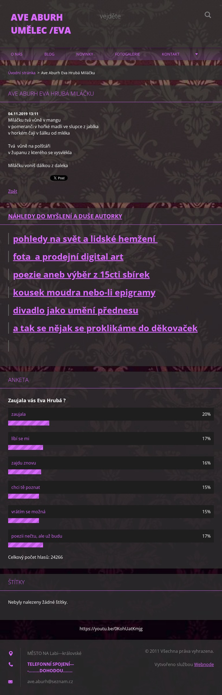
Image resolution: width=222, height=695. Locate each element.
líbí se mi (20, 438)
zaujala (18, 414)
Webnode (204, 664)
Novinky (84, 54)
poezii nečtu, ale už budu (36, 536)
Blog (49, 54)
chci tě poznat (25, 487)
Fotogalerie (127, 54)
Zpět (12, 191)
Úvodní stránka (21, 72)
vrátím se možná (28, 512)
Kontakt (170, 54)
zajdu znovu (23, 463)
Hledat (208, 16)
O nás (16, 54)
